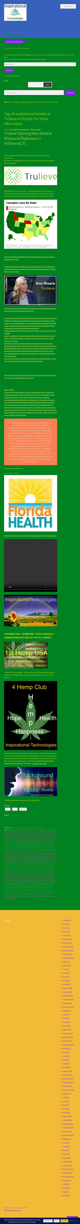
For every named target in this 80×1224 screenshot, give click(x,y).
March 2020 (66, 1158)
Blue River (38, 845)
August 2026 (67, 920)
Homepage (27, 27)
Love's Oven (46, 869)
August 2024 (67, 965)
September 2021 (68, 1090)
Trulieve (41, 827)
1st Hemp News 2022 (17, 827)
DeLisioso (36, 854)
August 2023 (67, 1011)
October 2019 (67, 1173)
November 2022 (68, 1037)
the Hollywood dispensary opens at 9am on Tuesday (31, 883)
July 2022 (66, 1052)
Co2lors (12, 852)
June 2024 (66, 973)
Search (6, 81)
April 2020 (66, 1154)
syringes (12, 883)
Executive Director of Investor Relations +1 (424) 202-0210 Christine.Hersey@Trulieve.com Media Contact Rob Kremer (30, 856)
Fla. (19, 858)
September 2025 (68, 958)
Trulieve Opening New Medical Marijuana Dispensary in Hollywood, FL (28, 138)
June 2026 (66, 928)
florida (23, 858)
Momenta (21, 872)
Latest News (28, 827)
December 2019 (68, 1169)
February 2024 (67, 988)
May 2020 (66, 1150)
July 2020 (66, 1143)
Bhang (20, 845)
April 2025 (66, 962)
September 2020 (68, 1135)
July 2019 (66, 1184)
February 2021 (67, 1116)
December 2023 (68, 996)
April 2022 (66, 1063)
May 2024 (66, 977)
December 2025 (68, 947)
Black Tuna (31, 845)
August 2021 (67, 1094)
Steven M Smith (23, 129)
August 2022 (67, 1048)
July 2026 (66, 924)
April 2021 (66, 1109)
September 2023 (68, 1007)
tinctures (51, 883)
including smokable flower (29, 869)
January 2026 (67, 943)
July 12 (39, 869)
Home (6, 27)
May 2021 (66, 1105)
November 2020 (68, 1128)
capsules (14, 849)
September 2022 (68, 1045)
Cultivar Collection (14, 854)
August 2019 (67, 1180)
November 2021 (68, 1082)
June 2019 (66, 1188)
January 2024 (67, 992)
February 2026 (67, 939)
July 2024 (66, 969)
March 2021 (66, 1112)
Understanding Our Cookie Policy (15, 34)
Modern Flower (13, 872)
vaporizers (7, 891)
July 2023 (66, 1014)
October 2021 (67, 1086)
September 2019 (68, 1177)
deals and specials (26, 854)
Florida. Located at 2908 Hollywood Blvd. (38, 858)
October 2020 (67, 1131)
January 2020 (67, 1165)
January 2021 (67, 1120)
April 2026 (66, 931)
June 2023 (66, 1018)
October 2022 (67, 1041)
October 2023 (67, 1003)
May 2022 (66, 1060)
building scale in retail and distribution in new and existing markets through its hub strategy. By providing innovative (29, 847)
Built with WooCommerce (12, 1210)
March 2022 (66, 1067)
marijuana (35, 827)
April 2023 (66, 1022)
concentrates (19, 852)
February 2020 (67, 1161)
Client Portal (15, 27)
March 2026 (66, 935)
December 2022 (68, 1033)
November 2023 (68, 999)
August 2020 (67, 1139)
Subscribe (9, 70)
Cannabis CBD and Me (39, 764)
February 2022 (67, 1071)
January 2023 (67, 1029)
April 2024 (66, 981)
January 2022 (67, 1075)
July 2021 (66, 1097)
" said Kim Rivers (12, 830)
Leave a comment (35, 129)
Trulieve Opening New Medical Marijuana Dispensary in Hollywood (30, 889)
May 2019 (66, 1192)
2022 (19, 830)
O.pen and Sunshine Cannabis (42, 872)
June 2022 (66, 1056)
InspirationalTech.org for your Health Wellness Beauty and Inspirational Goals (30, 536)
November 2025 (68, 950)
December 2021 (68, 1079)
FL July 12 (15, 858)
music (30, 872)
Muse (26, 872)
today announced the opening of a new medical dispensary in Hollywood (26, 885)
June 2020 (66, 1146)
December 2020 (68, 1124)
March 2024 (66, 984)
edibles (42, 854)
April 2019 (66, 1195)
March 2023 (66, 1026)
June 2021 (66, 1101)
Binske (25, 845)
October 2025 (67, 954)
